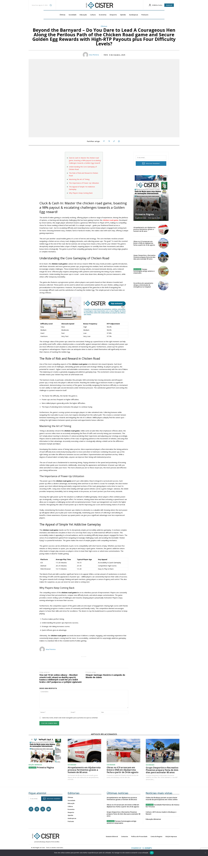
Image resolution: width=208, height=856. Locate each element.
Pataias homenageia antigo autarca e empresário (144, 271)
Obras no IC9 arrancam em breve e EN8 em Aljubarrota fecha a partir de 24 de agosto (144, 243)
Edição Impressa (35, 764)
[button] (51, 5)
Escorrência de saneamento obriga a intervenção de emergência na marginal (143, 285)
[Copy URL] (114, 141)
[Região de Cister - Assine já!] (83, 308)
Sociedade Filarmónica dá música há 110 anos (162, 806)
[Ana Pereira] (86, 54)
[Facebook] (104, 141)
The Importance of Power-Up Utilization (84, 183)
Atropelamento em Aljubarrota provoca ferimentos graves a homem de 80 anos (144, 229)
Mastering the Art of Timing (79, 179)
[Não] (205, 853)
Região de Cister (140, 218)
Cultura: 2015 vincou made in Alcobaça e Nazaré (161, 813)
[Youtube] (48, 809)
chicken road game (110, 220)
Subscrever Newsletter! (153, 163)
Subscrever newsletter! (53, 799)
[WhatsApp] (119, 141)
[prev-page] (160, 179)
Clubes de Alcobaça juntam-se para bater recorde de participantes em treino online (161, 799)
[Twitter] (109, 141)
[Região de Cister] (99, 5)
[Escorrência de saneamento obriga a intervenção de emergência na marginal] (163, 285)
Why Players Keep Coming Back (81, 193)
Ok (152, 853)
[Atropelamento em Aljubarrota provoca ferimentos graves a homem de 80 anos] (163, 229)
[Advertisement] (83, 663)
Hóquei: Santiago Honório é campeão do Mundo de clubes (105, 676)
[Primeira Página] (151, 198)
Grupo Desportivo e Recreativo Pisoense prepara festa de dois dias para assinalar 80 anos (144, 257)
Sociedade (72, 764)
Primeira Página (144, 214)
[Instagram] (36, 809)
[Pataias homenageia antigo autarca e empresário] (163, 271)
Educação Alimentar (153, 819)
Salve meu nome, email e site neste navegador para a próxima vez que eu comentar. (70, 718)
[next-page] (164, 179)
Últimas (104, 26)
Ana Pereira (94, 55)
